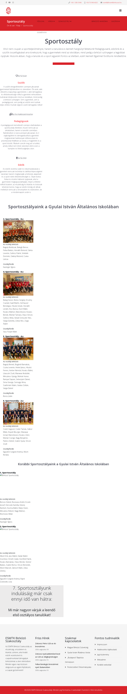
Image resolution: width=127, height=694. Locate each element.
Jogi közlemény (103, 654)
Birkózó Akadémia (100, 21)
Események (42, 32)
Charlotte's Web (87, 690)
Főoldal (41, 21)
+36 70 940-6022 (92, 2)
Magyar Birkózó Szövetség (77, 647)
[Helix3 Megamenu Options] (120, 10)
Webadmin (101, 659)
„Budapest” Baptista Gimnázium (74, 659)
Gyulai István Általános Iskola (78, 652)
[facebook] (6, 2)
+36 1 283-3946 (76, 2)
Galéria (114, 21)
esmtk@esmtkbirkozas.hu (112, 2)
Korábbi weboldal (104, 665)
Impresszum (102, 644)
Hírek (50, 21)
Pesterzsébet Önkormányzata (79, 667)
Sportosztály (81, 21)
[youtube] (10, 2)
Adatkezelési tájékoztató (107, 649)
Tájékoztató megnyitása (64, 63)
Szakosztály (64, 21)
